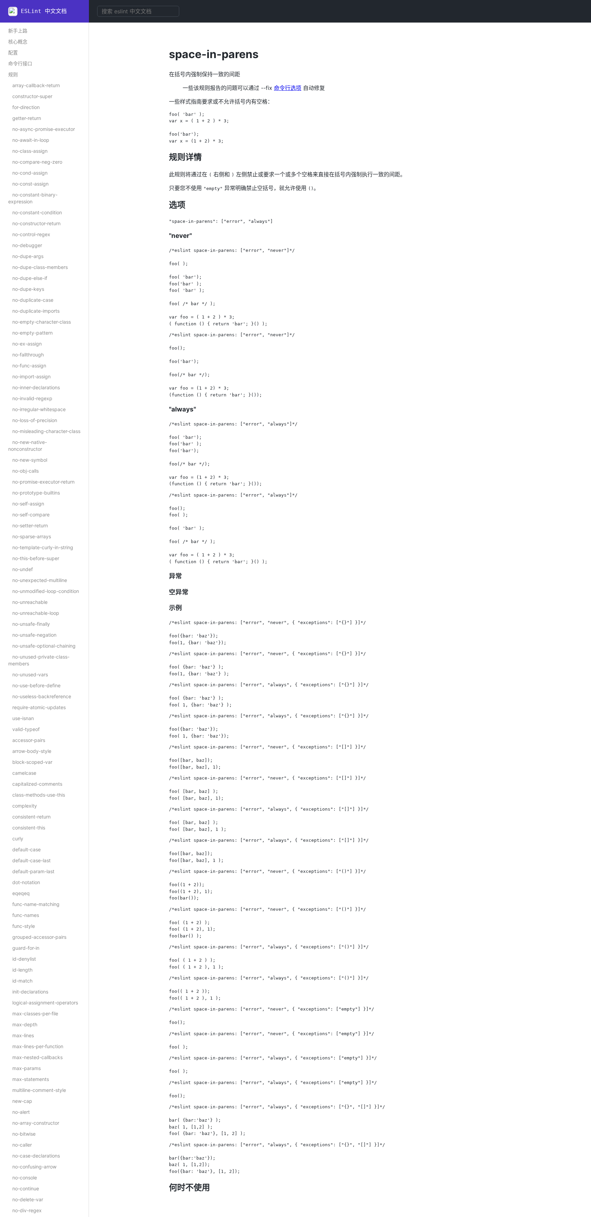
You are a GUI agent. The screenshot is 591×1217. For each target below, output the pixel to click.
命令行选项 (287, 87)
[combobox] (138, 11)
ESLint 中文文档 (44, 11)
